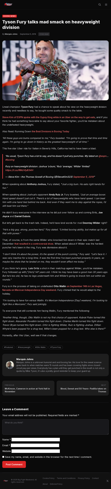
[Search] (99, 4)
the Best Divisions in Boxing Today (50, 131)
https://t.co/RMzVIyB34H (19, 170)
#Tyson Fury (55, 347)
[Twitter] (107, 481)
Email (6, 445)
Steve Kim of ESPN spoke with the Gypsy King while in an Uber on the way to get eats (48, 117)
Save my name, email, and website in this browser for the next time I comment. (48, 456)
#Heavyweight (24, 347)
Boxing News (9, 16)
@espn (102, 156)
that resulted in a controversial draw (33, 243)
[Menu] (106, 4)
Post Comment (14, 464)
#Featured (8, 347)
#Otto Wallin (40, 347)
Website (6, 451)
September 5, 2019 (83, 176)
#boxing (9, 159)
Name (6, 439)
